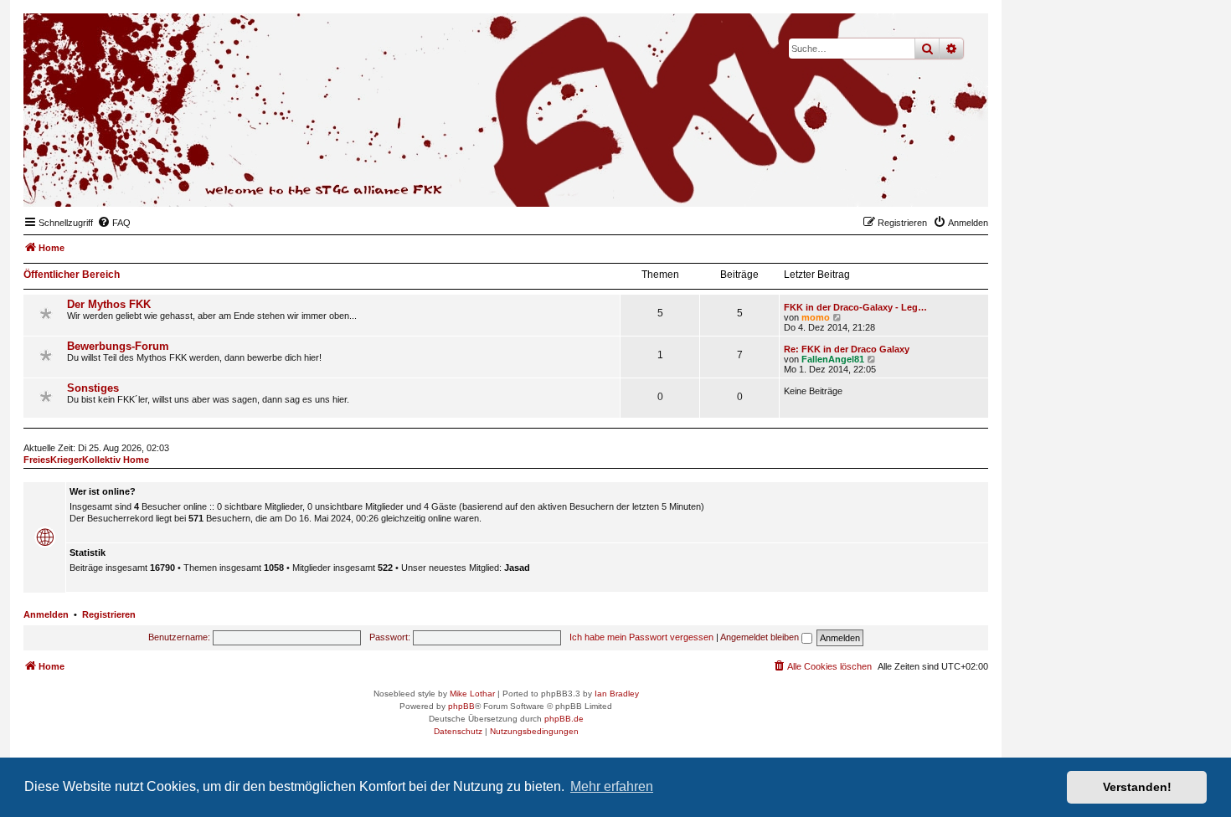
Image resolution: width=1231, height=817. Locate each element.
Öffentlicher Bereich (71, 274)
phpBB (461, 706)
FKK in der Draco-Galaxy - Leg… (855, 307)
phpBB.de (564, 718)
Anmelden (46, 614)
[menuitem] (114, 223)
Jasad (517, 568)
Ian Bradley (617, 693)
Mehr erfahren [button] (611, 786)
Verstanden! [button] (1137, 787)
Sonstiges (93, 388)
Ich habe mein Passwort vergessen (641, 637)
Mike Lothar (472, 693)
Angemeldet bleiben (760, 637)
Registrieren (109, 614)
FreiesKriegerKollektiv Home (86, 460)
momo (815, 317)
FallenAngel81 (832, 359)
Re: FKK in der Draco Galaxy (846, 349)
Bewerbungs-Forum (118, 346)
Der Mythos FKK (109, 304)
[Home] (893, 181)
